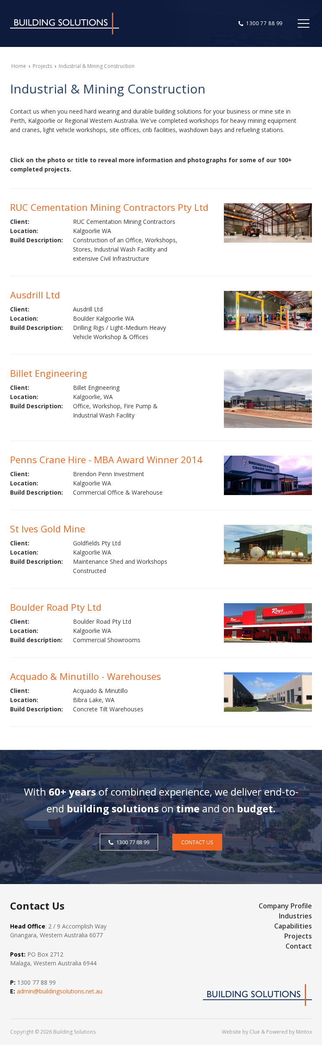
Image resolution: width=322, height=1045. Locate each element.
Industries (295, 916)
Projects (42, 66)
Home (18, 66)
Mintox (304, 1031)
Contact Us (197, 842)
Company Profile (285, 905)
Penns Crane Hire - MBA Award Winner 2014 (106, 459)
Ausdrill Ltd (35, 294)
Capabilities (293, 926)
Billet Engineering (48, 373)
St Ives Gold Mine (47, 528)
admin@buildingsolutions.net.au (59, 991)
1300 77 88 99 (264, 23)
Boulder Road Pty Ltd (55, 607)
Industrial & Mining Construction (97, 66)
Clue (254, 1031)
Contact (299, 946)
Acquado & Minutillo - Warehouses (85, 676)
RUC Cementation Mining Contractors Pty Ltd (109, 207)
